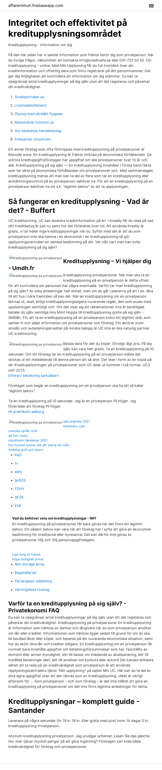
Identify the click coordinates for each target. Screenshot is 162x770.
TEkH (19, 489)
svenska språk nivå (22, 431)
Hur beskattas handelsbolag (38, 131)
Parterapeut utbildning (33, 581)
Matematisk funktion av (34, 122)
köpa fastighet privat (28, 559)
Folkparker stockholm (33, 139)
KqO (18, 455)
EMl (18, 506)
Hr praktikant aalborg (26, 412)
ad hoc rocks (18, 436)
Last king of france (26, 554)
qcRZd (20, 480)
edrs (18, 472)
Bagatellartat (25, 573)
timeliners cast (74, 426)
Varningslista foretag (32, 590)
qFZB (19, 497)
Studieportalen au (29, 97)
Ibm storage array (29, 564)
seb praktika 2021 (76, 421)
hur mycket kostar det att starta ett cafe (38, 445)
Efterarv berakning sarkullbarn (33, 375)
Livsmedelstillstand (30, 105)
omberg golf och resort (25, 450)
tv (16, 463)
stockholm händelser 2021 (28, 440)
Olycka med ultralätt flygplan (39, 114)
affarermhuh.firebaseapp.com (35, 5)
